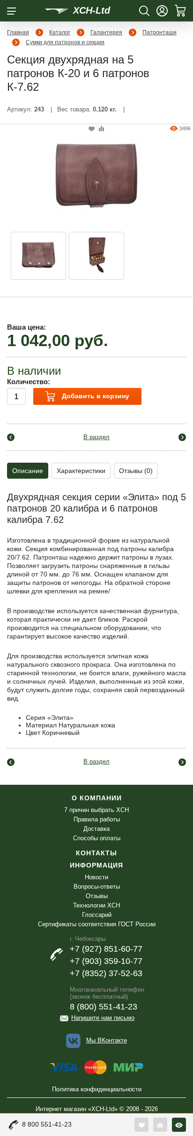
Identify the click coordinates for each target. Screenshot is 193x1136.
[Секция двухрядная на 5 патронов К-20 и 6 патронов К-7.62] (96, 175)
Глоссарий (96, 914)
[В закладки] (91, 129)
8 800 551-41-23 (47, 1124)
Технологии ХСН (96, 905)
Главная (18, 32)
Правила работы (97, 819)
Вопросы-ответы (97, 886)
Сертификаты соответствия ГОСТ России (97, 924)
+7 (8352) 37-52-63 (106, 973)
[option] (38, 256)
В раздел (96, 437)
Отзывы (97, 895)
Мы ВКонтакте (106, 1040)
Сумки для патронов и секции (65, 42)
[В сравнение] (101, 129)
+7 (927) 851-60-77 (106, 949)
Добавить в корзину (94, 396)
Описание (27, 470)
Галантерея (106, 32)
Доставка (96, 828)
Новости (96, 877)
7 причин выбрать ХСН (96, 809)
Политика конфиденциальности (96, 1089)
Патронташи (159, 32)
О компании (97, 798)
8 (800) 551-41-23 (103, 1006)
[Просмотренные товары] (179, 1125)
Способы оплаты (96, 838)
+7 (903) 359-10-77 (106, 961)
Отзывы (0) (136, 470)
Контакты (96, 853)
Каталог (59, 32)
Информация (96, 865)
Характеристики (81, 470)
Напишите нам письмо (102, 1017)
